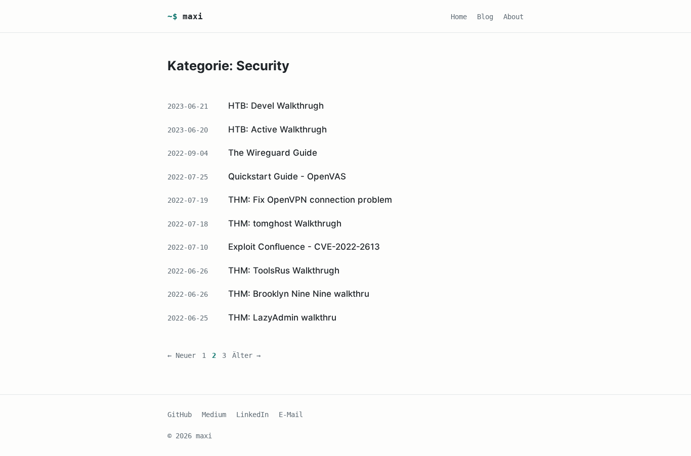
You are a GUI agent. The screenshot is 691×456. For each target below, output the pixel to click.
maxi (185, 16)
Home (459, 17)
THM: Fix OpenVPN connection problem (310, 200)
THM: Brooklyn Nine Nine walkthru (298, 294)
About (513, 17)
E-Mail (291, 415)
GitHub (179, 415)
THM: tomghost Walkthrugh (284, 223)
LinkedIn (252, 415)
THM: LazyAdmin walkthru (282, 317)
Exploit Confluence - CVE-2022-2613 (304, 247)
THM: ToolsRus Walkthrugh (283, 270)
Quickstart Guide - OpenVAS (287, 176)
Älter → (246, 355)
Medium (214, 415)
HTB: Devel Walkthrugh (276, 106)
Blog (485, 17)
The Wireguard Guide (272, 153)
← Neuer (181, 355)
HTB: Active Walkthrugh (277, 129)
